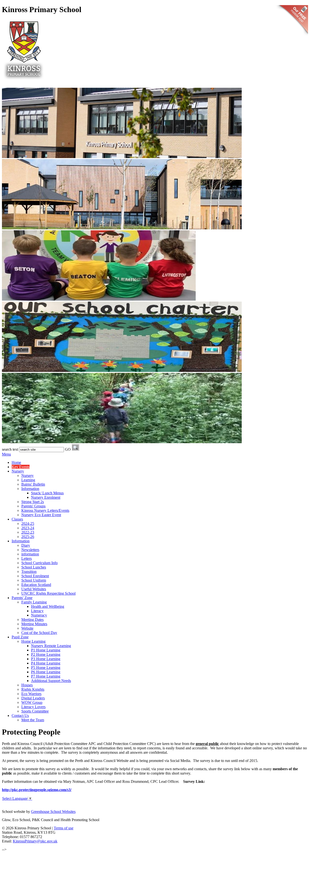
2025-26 (27, 537)
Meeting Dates (32, 619)
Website (27, 628)
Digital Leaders (33, 698)
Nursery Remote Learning (51, 646)
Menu (6, 454)
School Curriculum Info (39, 563)
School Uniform (33, 580)
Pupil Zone (20, 637)
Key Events (21, 467)
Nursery (18, 471)
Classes (17, 519)
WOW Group (31, 702)
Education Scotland (36, 585)
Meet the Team (32, 720)
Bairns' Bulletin (33, 484)
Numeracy (39, 615)
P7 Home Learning (45, 676)
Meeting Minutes (34, 624)
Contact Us (20, 715)
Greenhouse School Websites (53, 811)
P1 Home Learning (45, 650)
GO (68, 449)
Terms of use (63, 828)
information (30, 554)
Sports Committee (35, 711)
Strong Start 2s (32, 502)
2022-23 (27, 532)
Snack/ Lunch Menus (47, 493)
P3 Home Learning (45, 659)
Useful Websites (33, 589)
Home (16, 462)
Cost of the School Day (39, 633)
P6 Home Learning (45, 672)
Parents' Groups (33, 506)
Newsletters (30, 550)
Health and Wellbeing (47, 606)
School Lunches (33, 567)
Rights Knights (32, 689)
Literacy (37, 611)
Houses (27, 685)
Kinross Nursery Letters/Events (45, 510)
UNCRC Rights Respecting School (48, 593)
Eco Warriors (31, 694)
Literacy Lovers (33, 707)
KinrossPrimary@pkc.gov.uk (35, 841)
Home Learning (33, 641)
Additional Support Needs (51, 681)
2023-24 (27, 528)
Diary (25, 545)
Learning (28, 480)
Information (30, 489)
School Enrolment (35, 576)
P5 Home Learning (45, 667)
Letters (26, 558)
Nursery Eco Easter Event (41, 515)
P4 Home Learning (45, 663)
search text (10, 449)
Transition (29, 571)
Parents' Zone (22, 598)
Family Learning (34, 602)
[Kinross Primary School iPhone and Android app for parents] (291, 36)
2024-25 (27, 523)
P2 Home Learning (45, 654)
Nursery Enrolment (45, 497)
